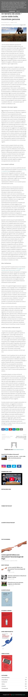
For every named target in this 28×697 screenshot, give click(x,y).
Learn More (12, 11)
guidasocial (14, 681)
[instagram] (3, 466)
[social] (14, 547)
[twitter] (14, 466)
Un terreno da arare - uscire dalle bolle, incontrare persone (16, 457)
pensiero (14, 686)
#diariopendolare (14, 677)
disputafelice (14, 679)
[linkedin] (9, 466)
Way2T (13, 694)
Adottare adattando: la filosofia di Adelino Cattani (17, 576)
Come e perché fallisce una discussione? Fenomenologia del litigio (12, 557)
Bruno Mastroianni (5, 22)
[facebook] (19, 466)
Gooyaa (23, 694)
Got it (18, 11)
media (14, 684)
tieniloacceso (14, 688)
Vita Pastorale (15, 24)
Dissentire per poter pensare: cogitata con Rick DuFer (15, 583)
